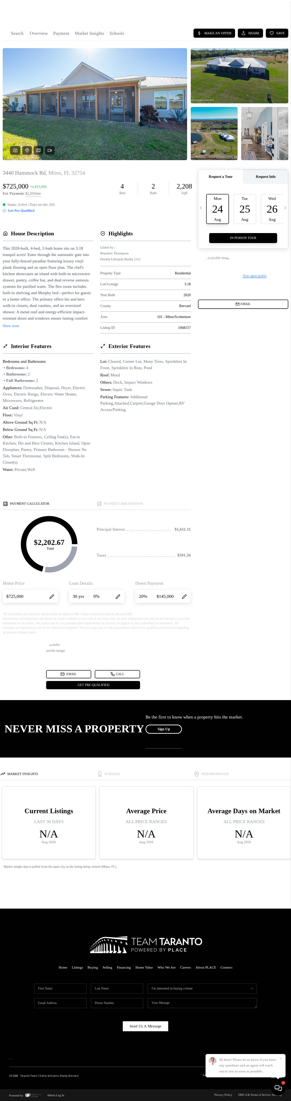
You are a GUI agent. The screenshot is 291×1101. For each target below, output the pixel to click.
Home (63, 967)
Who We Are (167, 967)
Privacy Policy (223, 1094)
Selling (107, 967)
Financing (124, 967)
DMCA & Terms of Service (254, 1094)
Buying (93, 967)
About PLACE (206, 967)
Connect (226, 967)
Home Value (144, 967)
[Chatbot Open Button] (278, 1088)
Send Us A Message (146, 1026)
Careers (185, 967)
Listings (77, 967)
